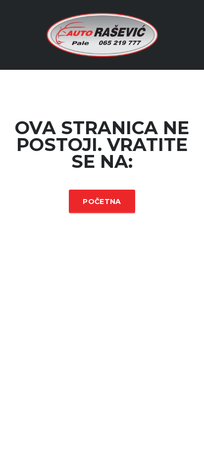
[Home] (102, 34)
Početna (102, 201)
